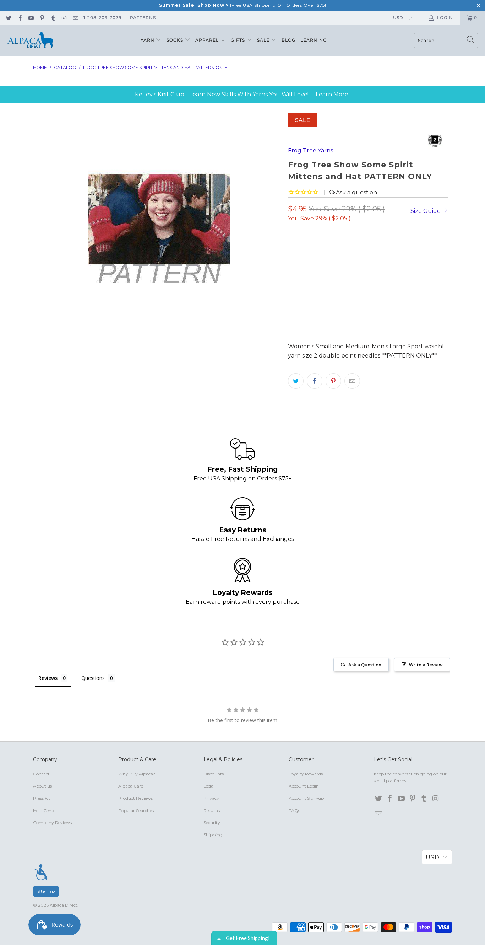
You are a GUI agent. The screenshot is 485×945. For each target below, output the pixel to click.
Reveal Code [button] (299, 143)
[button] (363, 52)
